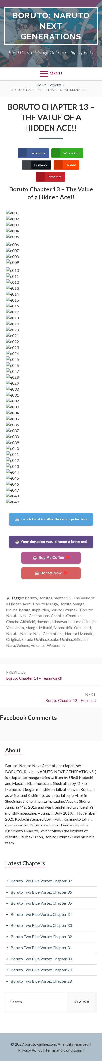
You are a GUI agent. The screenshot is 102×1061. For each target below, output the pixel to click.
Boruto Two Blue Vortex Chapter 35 (41, 903)
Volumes (38, 645)
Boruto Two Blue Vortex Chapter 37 (41, 880)
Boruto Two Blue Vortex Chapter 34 (41, 914)
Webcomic (56, 645)
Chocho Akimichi (20, 621)
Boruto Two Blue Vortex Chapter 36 (41, 892)
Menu (56, 73)
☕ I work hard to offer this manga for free (51, 519)
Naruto (12, 633)
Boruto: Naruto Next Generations (51, 26)
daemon (43, 621)
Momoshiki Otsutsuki (72, 627)
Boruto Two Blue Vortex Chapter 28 (41, 981)
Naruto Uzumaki (79, 633)
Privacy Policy (30, 1050)
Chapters (74, 615)
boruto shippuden (34, 609)
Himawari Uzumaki (68, 621)
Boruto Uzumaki (64, 609)
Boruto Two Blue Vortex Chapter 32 (41, 936)
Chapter (58, 615)
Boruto (31, 597)
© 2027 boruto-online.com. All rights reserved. (50, 1044)
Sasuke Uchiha (59, 639)
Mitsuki (45, 627)
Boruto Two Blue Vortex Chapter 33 (41, 925)
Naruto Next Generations (41, 633)
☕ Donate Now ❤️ (51, 573)
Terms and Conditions (63, 1050)
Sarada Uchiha (34, 639)
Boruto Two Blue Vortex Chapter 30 (41, 958)
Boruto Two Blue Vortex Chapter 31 (41, 947)
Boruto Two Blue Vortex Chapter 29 (41, 969)
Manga (31, 627)
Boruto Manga (45, 603)
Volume (22, 645)
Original (13, 639)
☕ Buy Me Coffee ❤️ (51, 557)
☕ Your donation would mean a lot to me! (51, 542)
